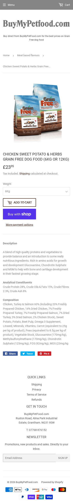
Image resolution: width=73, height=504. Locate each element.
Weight (7, 183)
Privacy (36, 389)
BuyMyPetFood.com (27, 482)
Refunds (37, 399)
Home (6, 55)
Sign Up (63, 458)
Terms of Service (36, 394)
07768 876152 (38, 430)
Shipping (24, 173)
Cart (67, 4)
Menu (11, 4)
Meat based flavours (28, 55)
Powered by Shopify (52, 482)
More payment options (19, 224)
